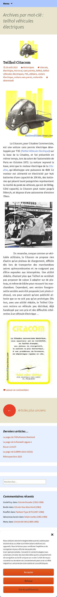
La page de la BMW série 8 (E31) (18, 451)
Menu (6, 3)
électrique (8, 70)
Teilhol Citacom (17, 62)
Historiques (28, 67)
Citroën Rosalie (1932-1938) (31, 502)
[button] (52, 534)
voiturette (38, 77)
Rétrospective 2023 (12, 456)
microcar (18, 70)
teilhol (39, 70)
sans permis (29, 70)
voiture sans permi (23, 77)
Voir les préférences (28, 589)
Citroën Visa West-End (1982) (27, 507)
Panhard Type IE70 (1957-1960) (30, 512)
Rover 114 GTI (9, 446)
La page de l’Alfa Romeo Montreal (19, 437)
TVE (26, 73)
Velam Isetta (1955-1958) (35, 516)
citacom (44, 67)
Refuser (29, 580)
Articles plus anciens (26, 410)
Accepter (28, 572)
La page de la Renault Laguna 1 (17, 442)
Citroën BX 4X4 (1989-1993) (26, 521)
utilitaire (33, 73)
